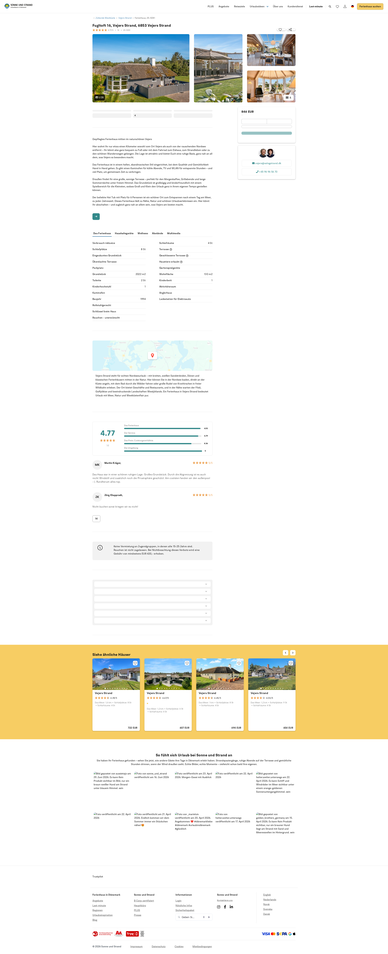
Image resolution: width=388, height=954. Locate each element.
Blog (94, 920)
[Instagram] (218, 907)
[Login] (345, 6)
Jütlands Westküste (105, 18)
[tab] (105, 688)
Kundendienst (295, 6)
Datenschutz (159, 946)
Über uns (278, 6)
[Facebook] (225, 907)
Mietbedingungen (202, 946)
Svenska (267, 909)
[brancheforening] (102, 936)
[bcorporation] (143, 936)
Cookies (179, 946)
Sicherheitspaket (185, 910)
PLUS (211, 6)
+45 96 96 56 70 (268, 172)
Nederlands (269, 899)
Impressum (136, 946)
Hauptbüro (140, 905)
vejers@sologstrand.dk (268, 163)
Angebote (224, 6)
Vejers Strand (125, 18)
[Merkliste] (337, 6)
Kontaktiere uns (224, 900)
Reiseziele (239, 6)
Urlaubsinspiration (102, 915)
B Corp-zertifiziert (144, 900)
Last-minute (316, 6)
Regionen (97, 910)
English (267, 895)
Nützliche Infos (184, 905)
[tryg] (133, 936)
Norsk (266, 904)
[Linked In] (231, 907)
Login (178, 900)
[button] (112, 791)
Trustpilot (97, 876)
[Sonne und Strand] (18, 7)
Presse (137, 915)
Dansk (266, 914)
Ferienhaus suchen (370, 6)
